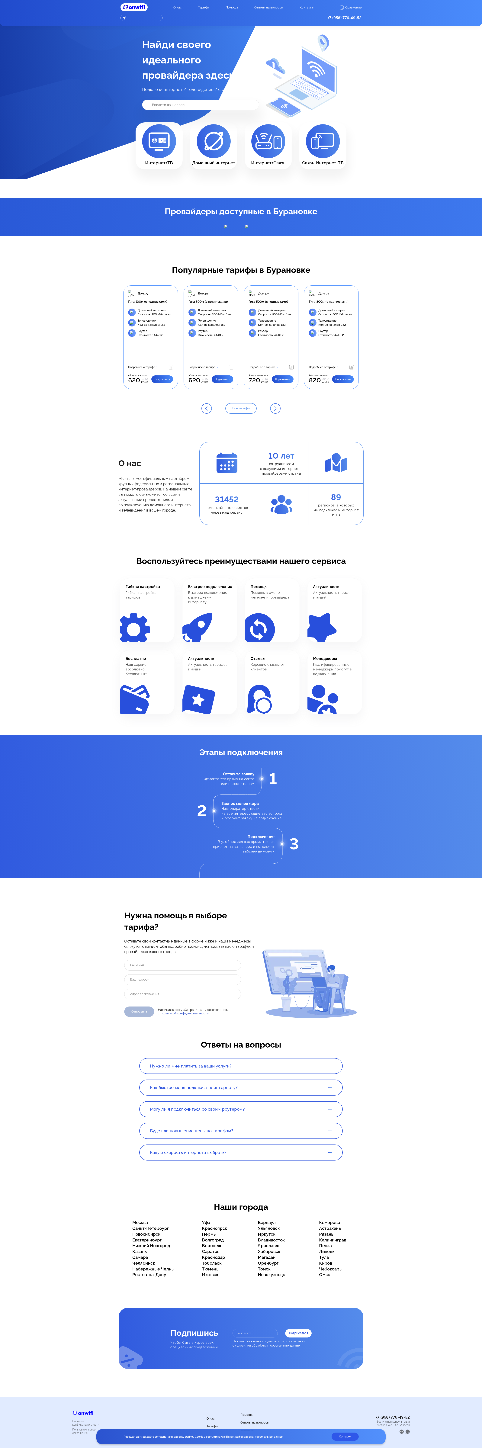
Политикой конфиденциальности (184, 1013)
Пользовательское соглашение (83, 1431)
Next (364, 337)
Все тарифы (241, 408)
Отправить (139, 1011)
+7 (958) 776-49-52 (345, 18)
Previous (118, 337)
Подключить (162, 379)
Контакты (306, 7)
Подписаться (298, 1333)
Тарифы (203, 7)
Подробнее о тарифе (141, 367)
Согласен (345, 1436)
